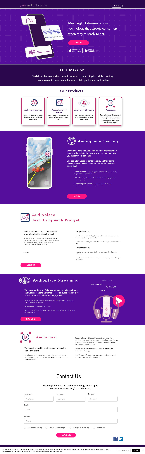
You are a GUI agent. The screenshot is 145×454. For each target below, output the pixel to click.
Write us (27, 416)
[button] (53, 186)
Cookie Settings (123, 450)
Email (26, 405)
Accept (136, 450)
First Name (27, 394)
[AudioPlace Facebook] (115, 439)
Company (91, 394)
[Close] (142, 450)
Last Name (59, 394)
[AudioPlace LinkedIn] (121, 439)
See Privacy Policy (56, 451)
